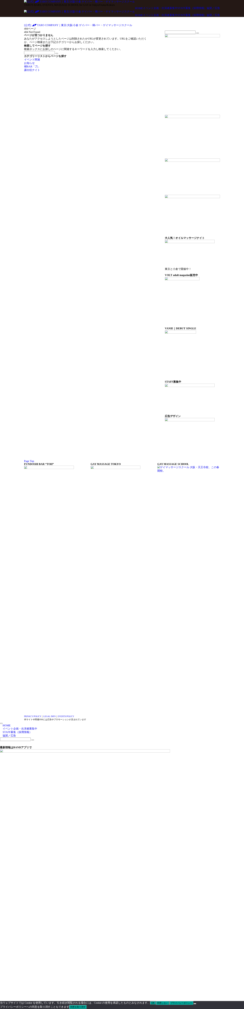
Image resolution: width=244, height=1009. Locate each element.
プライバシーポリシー (181, 1003)
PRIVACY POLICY (32, 716)
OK (153, 1003)
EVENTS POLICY (66, 716)
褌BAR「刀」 (32, 66)
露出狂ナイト (32, 70)
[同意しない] (195, 1003)
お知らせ (29, 63)
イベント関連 (32, 59)
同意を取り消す (77, 1007)
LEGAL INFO (49, 716)
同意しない (162, 1003)
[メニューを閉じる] (1, 723)
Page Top (29, 461)
